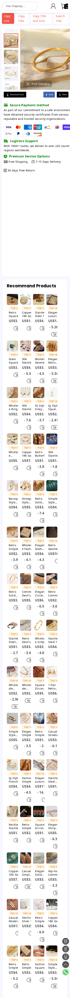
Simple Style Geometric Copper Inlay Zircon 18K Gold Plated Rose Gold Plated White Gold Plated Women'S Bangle (54, 500)
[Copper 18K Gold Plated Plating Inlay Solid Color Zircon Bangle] (12, 858)
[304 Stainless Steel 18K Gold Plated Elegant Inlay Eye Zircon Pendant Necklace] (52, 439)
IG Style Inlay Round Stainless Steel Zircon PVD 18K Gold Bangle (41, 407)
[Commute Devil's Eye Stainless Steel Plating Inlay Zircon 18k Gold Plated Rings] (25, 578)
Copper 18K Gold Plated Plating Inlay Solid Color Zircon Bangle (15, 872)
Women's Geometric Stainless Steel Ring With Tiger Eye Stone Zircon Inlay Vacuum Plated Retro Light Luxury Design (41, 360)
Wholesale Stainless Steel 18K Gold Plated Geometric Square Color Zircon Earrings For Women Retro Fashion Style (15, 453)
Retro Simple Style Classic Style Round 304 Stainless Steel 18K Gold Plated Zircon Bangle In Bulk (15, 966)
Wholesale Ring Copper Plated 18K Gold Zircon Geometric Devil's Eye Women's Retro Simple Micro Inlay (15, 407)
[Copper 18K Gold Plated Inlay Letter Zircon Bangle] (25, 299)
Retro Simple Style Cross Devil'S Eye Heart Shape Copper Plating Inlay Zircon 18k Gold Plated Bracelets (28, 966)
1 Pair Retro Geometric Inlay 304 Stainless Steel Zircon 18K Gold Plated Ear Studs (54, 686)
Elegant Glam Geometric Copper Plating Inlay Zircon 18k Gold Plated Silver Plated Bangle (41, 546)
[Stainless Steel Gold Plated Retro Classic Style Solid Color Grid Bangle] (12, 625)
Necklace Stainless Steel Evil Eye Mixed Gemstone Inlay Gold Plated (15, 826)
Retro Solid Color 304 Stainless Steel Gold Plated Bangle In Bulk (15, 593)
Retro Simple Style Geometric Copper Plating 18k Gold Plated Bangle (28, 826)
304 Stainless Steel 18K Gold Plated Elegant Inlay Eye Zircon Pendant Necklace (54, 453)
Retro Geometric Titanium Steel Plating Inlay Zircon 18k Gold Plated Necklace (55, 546)
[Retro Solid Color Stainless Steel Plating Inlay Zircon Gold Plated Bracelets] (38, 485)
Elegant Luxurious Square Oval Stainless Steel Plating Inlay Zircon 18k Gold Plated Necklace (42, 779)
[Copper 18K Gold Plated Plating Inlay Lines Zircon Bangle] (25, 439)
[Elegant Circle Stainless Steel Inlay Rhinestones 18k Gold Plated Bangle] (38, 578)
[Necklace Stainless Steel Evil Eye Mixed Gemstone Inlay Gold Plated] (12, 811)
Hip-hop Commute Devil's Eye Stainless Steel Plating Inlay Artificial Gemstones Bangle (54, 872)
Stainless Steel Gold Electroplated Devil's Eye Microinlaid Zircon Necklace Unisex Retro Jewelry (54, 779)
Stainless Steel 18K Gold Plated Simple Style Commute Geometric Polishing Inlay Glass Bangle (54, 640)
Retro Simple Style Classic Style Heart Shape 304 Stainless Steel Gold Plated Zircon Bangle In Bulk (41, 919)
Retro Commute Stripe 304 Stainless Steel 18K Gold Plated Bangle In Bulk (54, 593)
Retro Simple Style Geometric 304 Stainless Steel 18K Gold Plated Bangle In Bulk (15, 546)
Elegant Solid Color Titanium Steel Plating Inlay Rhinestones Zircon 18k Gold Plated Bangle (41, 872)
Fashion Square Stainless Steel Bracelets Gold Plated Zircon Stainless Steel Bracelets (41, 966)
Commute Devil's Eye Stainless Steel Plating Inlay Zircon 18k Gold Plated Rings (28, 593)
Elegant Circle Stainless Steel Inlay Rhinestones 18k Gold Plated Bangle (41, 593)
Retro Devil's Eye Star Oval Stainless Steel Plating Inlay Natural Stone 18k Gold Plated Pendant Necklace (28, 640)
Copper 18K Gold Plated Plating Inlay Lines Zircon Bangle (28, 453)
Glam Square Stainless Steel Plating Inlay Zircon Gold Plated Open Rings (15, 360)
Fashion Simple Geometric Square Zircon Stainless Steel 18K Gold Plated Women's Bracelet (28, 779)
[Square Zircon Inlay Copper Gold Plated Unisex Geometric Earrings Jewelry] (38, 811)
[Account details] (53, 6)
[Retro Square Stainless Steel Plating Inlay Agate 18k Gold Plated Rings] (12, 299)
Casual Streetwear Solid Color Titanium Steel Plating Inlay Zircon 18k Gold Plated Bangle (54, 733)
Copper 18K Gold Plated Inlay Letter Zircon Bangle (28, 314)
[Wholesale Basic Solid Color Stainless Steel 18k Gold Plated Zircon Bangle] (12, 671)
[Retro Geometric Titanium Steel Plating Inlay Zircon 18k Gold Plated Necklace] (52, 532)
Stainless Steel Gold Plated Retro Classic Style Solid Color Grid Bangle (15, 640)
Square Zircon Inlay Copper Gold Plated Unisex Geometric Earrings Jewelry (41, 826)
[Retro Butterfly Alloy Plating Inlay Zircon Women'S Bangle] (38, 439)
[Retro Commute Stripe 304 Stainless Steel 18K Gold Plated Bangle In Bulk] (52, 578)
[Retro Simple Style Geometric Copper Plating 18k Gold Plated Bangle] (25, 811)
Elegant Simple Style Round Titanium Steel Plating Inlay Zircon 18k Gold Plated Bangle (28, 733)
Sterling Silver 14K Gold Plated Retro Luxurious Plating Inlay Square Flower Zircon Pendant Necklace (29, 919)
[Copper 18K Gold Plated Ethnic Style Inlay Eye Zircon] (52, 904)
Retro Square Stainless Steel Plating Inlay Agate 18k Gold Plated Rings (15, 314)
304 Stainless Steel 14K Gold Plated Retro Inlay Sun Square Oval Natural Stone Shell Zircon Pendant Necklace (28, 407)
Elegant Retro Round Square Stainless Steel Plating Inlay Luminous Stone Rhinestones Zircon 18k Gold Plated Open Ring (53, 360)
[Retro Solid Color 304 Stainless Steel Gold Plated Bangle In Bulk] (12, 578)
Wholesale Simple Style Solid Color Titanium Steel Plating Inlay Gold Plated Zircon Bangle (41, 640)
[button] (11, 30)
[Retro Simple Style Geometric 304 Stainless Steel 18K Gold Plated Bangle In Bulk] (12, 532)
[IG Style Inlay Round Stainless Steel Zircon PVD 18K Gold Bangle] (38, 392)
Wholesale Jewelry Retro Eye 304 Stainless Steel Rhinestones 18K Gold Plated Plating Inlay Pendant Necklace (27, 686)
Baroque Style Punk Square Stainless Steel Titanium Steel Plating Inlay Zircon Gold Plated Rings (15, 500)
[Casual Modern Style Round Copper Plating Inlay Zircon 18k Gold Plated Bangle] (12, 904)
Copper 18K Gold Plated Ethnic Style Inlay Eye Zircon (54, 919)
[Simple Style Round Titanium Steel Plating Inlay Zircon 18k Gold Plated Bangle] (12, 718)
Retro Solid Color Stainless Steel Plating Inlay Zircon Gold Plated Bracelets (41, 500)
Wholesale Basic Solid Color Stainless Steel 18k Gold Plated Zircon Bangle (14, 686)
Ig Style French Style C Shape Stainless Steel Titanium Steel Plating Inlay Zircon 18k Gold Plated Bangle (15, 779)
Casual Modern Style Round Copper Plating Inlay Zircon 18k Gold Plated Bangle (16, 919)
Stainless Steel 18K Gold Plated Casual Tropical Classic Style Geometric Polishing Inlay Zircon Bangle (41, 314)
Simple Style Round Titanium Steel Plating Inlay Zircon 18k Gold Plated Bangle (15, 733)
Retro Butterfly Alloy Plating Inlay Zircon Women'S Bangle (41, 453)
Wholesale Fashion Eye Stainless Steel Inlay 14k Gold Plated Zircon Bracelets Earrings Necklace (28, 546)
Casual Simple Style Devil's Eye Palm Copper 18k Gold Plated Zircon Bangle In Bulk (27, 872)
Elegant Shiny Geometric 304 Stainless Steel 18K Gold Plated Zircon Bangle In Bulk (54, 826)
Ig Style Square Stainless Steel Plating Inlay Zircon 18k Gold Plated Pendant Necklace (53, 407)
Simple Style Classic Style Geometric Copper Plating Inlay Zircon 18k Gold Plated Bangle (53, 966)
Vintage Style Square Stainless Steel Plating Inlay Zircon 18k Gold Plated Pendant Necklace (28, 500)
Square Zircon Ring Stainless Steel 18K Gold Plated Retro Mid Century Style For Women (41, 686)
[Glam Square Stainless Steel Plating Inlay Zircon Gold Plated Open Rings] (12, 346)
